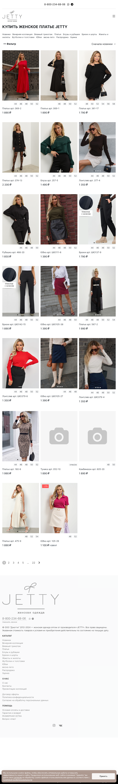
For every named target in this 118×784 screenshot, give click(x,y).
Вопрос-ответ (9, 719)
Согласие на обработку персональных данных (25, 700)
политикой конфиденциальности (17, 780)
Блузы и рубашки (11, 652)
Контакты (7, 686)
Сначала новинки (102, 44)
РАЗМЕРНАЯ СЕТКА (12, 716)
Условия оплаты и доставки (16, 710)
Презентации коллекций (14, 689)
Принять (103, 776)
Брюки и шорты (10, 655)
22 (33, 562)
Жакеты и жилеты (11, 658)
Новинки (6, 640)
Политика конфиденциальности (18, 697)
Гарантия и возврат (11, 713)
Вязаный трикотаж (11, 646)
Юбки (5, 664)
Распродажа (8, 670)
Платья (5, 649)
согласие (18, 777)
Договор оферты (10, 694)
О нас (5, 683)
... (28, 562)
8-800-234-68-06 (54, 4)
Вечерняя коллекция (12, 643)
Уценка (5, 673)
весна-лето (8, 667)
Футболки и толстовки (13, 661)
